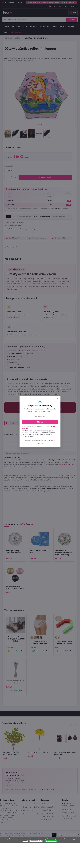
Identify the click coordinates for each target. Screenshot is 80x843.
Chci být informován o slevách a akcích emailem (39, 427)
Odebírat (40, 422)
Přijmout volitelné (51, 841)
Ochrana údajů (51, 440)
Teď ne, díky (40, 443)
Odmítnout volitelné (36, 841)
